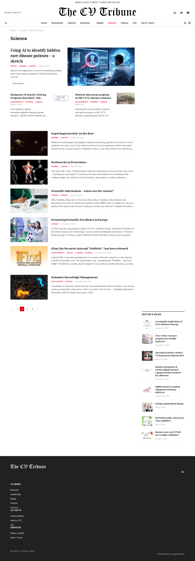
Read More (18, 83)
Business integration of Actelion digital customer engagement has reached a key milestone (168, 371)
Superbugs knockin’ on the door (72, 133)
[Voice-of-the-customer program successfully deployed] (147, 339)
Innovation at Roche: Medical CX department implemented (169, 354)
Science (112, 23)
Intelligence (57, 281)
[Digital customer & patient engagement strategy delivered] (147, 390)
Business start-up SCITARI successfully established (168, 433)
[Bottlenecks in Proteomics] (29, 172)
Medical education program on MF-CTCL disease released (93, 96)
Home (44, 23)
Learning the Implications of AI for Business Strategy (168, 323)
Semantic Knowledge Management (74, 277)
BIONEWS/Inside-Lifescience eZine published (169, 419)
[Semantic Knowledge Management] (29, 287)
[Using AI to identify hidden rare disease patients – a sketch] (101, 67)
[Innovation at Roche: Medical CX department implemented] (147, 356)
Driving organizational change (169, 403)
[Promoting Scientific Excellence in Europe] (29, 229)
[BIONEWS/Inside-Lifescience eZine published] (147, 421)
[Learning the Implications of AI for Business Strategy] (147, 324)
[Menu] (189, 23)
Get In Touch (147, 23)
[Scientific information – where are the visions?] (29, 201)
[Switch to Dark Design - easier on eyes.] (5, 23)
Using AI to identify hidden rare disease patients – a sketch (35, 56)
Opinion (72, 23)
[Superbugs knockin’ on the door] (29, 143)
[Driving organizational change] (147, 407)
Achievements (17, 102)
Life (135, 23)
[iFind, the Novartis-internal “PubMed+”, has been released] (29, 258)
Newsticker (57, 23)
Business (85, 23)
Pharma (22, 66)
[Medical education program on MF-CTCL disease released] (126, 98)
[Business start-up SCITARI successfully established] (147, 435)
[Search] (185, 23)
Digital (100, 23)
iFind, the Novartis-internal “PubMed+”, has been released (89, 248)
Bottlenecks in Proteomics (68, 162)
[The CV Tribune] (97, 12)
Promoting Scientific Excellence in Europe (79, 219)
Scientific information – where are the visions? (82, 191)
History (124, 23)
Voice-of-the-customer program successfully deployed (166, 338)
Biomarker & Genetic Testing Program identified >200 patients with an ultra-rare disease (28, 96)
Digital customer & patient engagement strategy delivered (167, 389)
